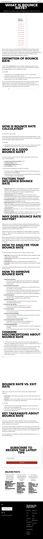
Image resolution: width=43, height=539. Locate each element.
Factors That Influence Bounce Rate (22, 30)
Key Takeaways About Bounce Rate (22, 42)
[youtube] (2, 512)
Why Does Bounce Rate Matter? (22, 32)
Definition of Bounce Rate (22, 24)
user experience (28, 305)
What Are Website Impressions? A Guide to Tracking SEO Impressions (10, 484)
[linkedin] (4, 512)
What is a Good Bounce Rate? (22, 28)
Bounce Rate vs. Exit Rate (22, 40)
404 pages (21, 209)
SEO (6, 233)
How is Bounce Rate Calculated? (22, 26)
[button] (6, 484)
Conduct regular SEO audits (13, 310)
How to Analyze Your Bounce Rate (22, 34)
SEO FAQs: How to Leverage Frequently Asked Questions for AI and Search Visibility (21, 487)
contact (38, 434)
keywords (35, 213)
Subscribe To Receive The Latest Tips (22, 45)
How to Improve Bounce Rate (22, 36)
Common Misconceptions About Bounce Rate (22, 38)
